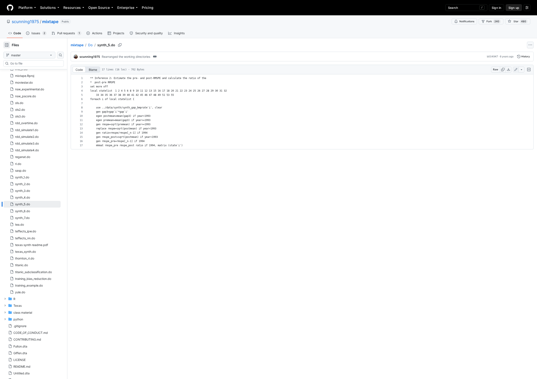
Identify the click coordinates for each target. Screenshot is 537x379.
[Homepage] (10, 7)
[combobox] (35, 63)
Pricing (147, 7)
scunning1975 (25, 21)
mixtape (50, 21)
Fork (492, 21)
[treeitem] (32, 204)
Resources (72, 7)
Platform (25, 7)
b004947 (492, 56)
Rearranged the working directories (126, 56)
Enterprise (125, 7)
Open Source (99, 7)
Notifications (466, 21)
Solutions (48, 7)
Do (90, 45)
